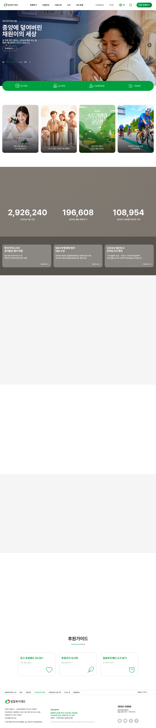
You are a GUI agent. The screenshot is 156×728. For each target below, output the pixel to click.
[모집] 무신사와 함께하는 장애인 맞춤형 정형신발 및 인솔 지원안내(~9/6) (46, 607)
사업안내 (45, 5)
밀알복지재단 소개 (10, 692)
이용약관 (28, 692)
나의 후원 (79, 5)
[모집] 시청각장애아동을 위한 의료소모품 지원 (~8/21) (39, 601)
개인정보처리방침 (39, 692)
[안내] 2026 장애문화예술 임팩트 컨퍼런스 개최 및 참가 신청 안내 (43, 594)
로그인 (111, 5)
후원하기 (33, 5)
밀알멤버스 (76, 692)
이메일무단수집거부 (55, 692)
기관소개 (58, 5)
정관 (21, 692)
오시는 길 (67, 692)
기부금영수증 (99, 5)
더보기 (78, 619)
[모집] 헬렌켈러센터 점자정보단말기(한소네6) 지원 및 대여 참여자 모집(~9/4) (47, 587)
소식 (68, 5)
